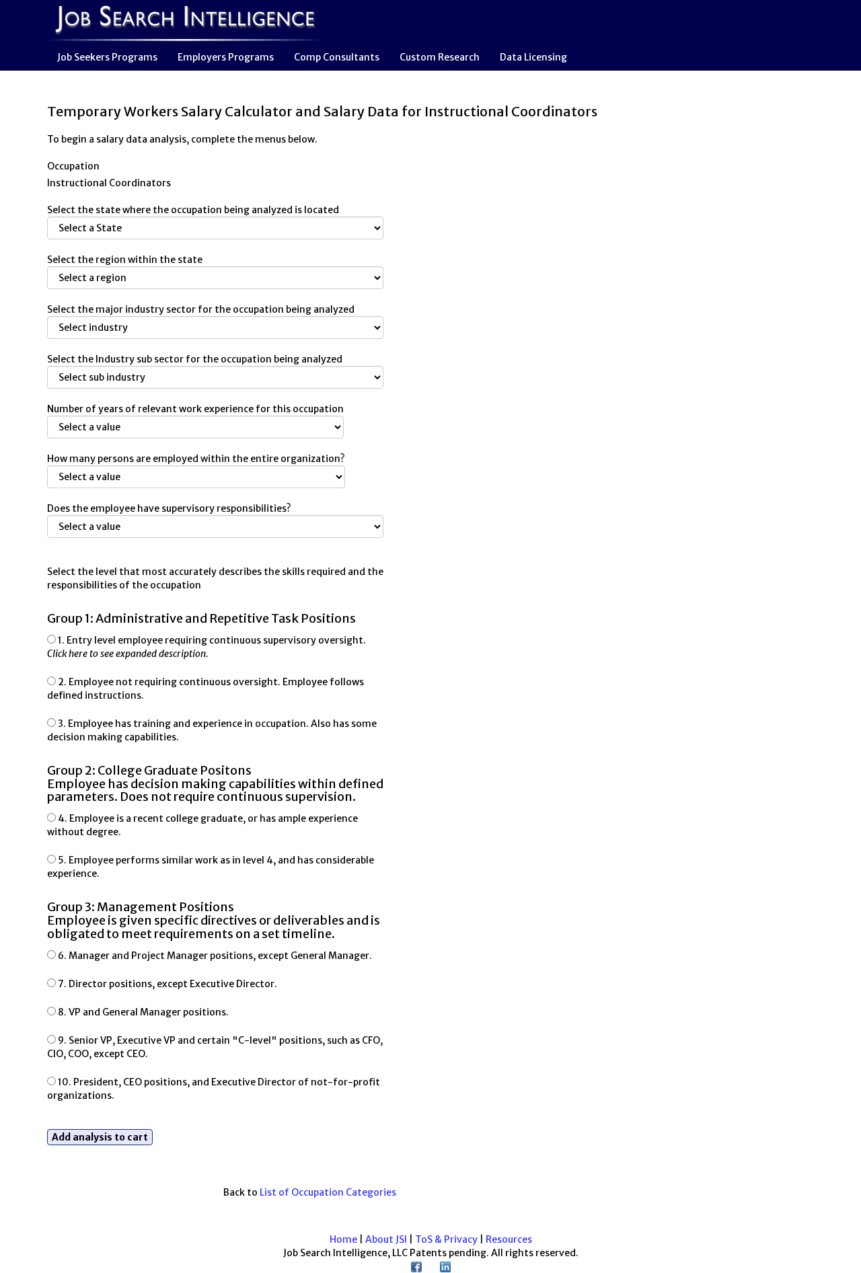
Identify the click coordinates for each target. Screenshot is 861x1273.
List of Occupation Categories (328, 1192)
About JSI (386, 1239)
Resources (509, 1239)
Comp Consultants (336, 57)
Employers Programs (226, 57)
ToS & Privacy (446, 1239)
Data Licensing (533, 57)
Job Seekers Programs (107, 57)
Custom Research (440, 57)
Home (343, 1239)
